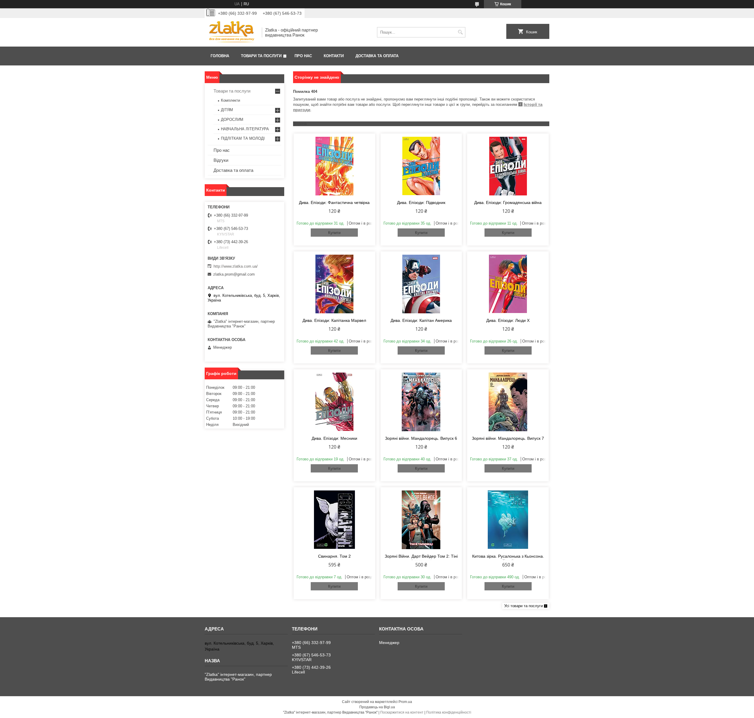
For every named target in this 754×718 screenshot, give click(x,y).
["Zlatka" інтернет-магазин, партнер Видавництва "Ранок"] (231, 32)
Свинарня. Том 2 (334, 556)
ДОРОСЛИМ (232, 119)
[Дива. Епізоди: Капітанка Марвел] (334, 283)
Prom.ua (405, 702)
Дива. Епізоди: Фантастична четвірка (334, 202)
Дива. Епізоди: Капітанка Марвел (334, 320)
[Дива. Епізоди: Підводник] (421, 165)
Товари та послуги (261, 56)
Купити (334, 232)
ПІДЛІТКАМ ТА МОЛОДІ (243, 138)
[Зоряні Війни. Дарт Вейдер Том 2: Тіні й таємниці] (421, 519)
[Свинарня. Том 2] (334, 519)
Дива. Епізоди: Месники (334, 438)
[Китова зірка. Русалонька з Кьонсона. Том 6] (508, 519)
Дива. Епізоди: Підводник (421, 202)
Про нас (303, 56)
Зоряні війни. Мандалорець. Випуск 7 (508, 438)
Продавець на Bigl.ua (377, 707)
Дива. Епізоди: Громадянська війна (508, 202)
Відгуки (221, 160)
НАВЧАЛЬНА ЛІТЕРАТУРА (245, 129)
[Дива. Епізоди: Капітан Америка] (421, 283)
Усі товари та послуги (523, 606)
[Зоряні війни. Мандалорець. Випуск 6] (421, 401)
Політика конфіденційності (448, 712)
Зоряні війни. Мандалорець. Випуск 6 (421, 438)
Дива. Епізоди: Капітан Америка (421, 320)
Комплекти (230, 100)
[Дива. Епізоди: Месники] (334, 401)
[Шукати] (460, 32)
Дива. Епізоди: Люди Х (508, 320)
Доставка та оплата (377, 56)
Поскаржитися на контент (402, 712)
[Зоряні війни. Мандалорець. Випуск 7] (508, 401)
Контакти (334, 56)
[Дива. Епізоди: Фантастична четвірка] (334, 165)
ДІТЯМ (227, 110)
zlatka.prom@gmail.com (234, 274)
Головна (220, 56)
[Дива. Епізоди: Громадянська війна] (508, 165)
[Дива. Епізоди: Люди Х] (508, 283)
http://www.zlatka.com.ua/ (236, 266)
